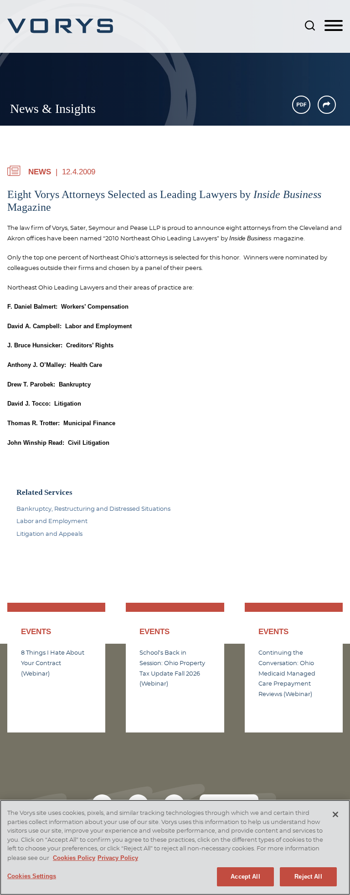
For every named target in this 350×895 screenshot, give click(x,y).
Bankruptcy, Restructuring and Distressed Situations (93, 509)
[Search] (310, 25)
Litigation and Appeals (49, 534)
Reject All (308, 876)
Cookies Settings (31, 876)
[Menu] (334, 26)
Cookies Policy (74, 857)
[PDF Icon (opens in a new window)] (301, 105)
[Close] (335, 814)
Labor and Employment (52, 521)
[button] (327, 105)
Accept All (245, 876)
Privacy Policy (118, 857)
